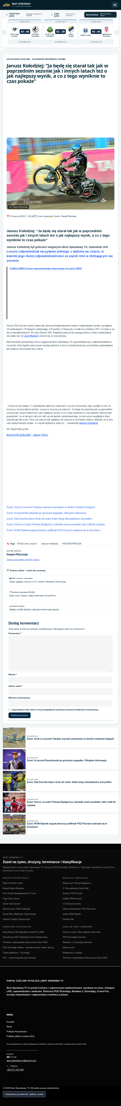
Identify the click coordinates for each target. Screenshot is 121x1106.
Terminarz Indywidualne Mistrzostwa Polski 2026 (25, 942)
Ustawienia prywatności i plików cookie (24, 1094)
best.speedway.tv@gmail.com (21, 1060)
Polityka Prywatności (17, 1031)
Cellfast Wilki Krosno (72, 898)
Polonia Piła (68, 919)
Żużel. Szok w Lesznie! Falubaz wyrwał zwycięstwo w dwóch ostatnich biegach (51, 507)
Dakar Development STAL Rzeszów (79, 909)
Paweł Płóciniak (68, 216)
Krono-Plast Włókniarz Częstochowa (19, 914)
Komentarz (15, 633)
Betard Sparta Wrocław (13, 888)
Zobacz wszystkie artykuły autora (23, 559)
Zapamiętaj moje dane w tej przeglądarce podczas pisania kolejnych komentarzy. (55, 709)
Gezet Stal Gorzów (11, 904)
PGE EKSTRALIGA (71, 543)
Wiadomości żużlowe (72, 953)
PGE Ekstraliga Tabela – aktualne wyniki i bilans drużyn (28, 947)
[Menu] (115, 5)
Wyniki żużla (68, 947)
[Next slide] (4, 32)
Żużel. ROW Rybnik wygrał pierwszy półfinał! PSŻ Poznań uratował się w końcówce (54, 530)
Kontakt (10, 1022)
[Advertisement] (60, 111)
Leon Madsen (31, 336)
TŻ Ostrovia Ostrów (72, 904)
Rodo (9, 1026)
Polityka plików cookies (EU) (21, 1036)
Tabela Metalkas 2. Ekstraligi (16, 953)
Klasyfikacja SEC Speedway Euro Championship (25, 937)
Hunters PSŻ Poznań (72, 893)
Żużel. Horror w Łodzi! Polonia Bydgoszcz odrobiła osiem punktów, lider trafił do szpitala (56, 524)
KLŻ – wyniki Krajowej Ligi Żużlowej (19, 958)
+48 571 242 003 (15, 1069)
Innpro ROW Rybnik (72, 914)
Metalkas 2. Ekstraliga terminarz (77, 942)
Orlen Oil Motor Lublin (13, 883)
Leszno (60, 256)
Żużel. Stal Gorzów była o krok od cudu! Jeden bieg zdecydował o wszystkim (49, 518)
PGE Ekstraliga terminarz (74, 937)
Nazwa (13, 674)
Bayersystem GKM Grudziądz (16, 909)
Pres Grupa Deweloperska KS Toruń (19, 893)
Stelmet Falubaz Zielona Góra (16, 919)
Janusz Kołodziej (88, 423)
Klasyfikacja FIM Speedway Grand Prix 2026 (23, 932)
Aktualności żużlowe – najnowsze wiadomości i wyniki (36, 59)
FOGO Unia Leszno (27, 543)
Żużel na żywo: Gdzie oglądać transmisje (81, 932)
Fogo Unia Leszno (11, 898)
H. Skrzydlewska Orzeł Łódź (76, 888)
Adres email (16, 686)
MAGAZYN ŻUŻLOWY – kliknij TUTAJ (27, 435)
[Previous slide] (117, 32)
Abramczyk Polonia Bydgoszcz (77, 883)
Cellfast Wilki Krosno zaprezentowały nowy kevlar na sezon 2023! (46, 268)
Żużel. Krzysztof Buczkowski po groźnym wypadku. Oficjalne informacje (46, 513)
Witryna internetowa (19, 697)
